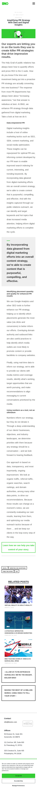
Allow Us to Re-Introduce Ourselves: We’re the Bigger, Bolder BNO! (18, 675)
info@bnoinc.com (10, 722)
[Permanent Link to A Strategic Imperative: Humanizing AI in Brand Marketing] (18, 620)
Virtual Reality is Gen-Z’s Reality (18, 605)
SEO (17, 571)
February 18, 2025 (11, 635)
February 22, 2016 (11, 663)
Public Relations (8, 571)
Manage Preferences (18, 785)
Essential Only (18, 781)
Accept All (18, 776)
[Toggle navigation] (33, 3)
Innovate (18, 17)
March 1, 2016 (9, 607)
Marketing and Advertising (18, 568)
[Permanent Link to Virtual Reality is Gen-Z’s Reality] (18, 595)
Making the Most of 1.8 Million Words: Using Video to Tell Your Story (18, 693)
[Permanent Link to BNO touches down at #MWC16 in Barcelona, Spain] (18, 648)
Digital (5, 568)
